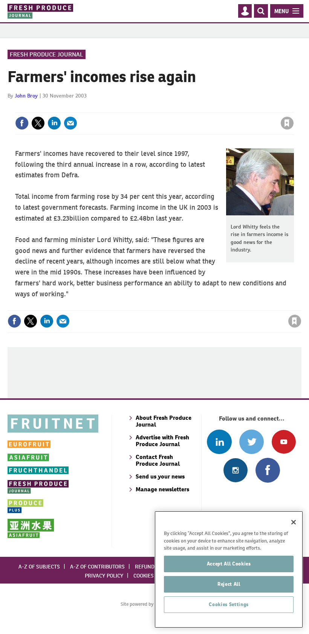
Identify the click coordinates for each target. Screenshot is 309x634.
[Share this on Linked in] (54, 123)
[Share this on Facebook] (22, 123)
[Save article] (287, 123)
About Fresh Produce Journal (163, 421)
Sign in (197, 107)
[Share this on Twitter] (38, 123)
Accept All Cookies (229, 564)
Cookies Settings (229, 604)
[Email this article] (70, 123)
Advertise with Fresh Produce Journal (162, 440)
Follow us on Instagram (235, 470)
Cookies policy (152, 575)
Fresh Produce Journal (46, 54)
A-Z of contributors (97, 566)
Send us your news (160, 476)
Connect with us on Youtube (283, 442)
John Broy (26, 95)
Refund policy (154, 566)
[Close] (293, 522)
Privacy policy (104, 575)
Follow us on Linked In (219, 442)
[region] (228, 569)
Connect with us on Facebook (267, 470)
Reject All (228, 584)
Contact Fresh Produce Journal (158, 460)
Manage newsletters (162, 489)
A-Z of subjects (39, 566)
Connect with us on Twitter (251, 442)
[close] (293, 107)
